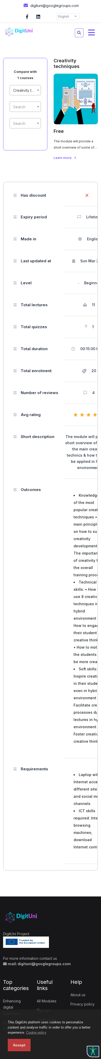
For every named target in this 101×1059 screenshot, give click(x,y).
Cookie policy (36, 1032)
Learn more (63, 158)
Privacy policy (82, 1004)
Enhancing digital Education (12, 1007)
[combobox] (25, 90)
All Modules (46, 1001)
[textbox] (25, 107)
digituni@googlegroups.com (54, 5)
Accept (19, 1045)
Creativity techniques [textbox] (26, 90)
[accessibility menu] (93, 1051)
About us (77, 995)
